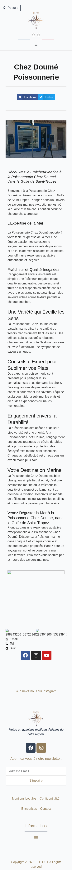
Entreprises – (30, 808)
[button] (36, 45)
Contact (45, 808)
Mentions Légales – (26, 798)
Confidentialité (50, 798)
